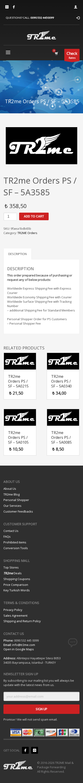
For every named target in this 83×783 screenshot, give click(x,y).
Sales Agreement (15, 615)
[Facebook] (13, 6)
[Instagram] (6, 6)
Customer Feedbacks (18, 511)
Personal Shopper (16, 500)
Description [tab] (17, 254)
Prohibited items (14, 542)
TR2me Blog (11, 494)
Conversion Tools (15, 548)
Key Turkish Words (16, 590)
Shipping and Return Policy (22, 621)
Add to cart (34, 216)
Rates (72, 55)
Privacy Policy (12, 610)
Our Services (12, 506)
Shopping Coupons (16, 579)
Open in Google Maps (18, 649)
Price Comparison (15, 585)
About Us (9, 489)
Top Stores (11, 567)
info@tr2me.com (23, 645)
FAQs (7, 536)
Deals (12, 573)
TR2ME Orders (27, 233)
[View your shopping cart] (56, 53)
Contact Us (10, 531)
